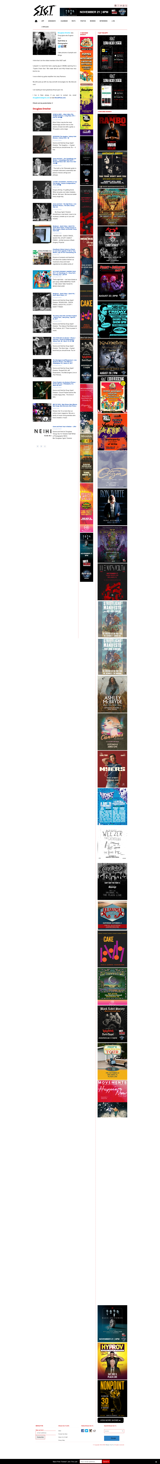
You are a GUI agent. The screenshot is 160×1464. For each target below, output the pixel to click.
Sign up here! (40, 1430)
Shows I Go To (110, 1445)
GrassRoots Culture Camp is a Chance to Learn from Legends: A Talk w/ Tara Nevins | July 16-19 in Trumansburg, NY (64, 250)
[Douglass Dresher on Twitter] (59, 47)
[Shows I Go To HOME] (36, 21)
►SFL (113, 21)
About (59, 1430)
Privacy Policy (61, 1440)
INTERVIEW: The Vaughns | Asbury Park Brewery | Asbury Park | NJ (64, 137)
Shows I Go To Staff (62, 1437)
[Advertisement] (87, 610)
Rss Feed (126, 6)
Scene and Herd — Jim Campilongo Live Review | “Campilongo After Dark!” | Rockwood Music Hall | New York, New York (64, 161)
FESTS (72, 21)
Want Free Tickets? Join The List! (65, 1461)
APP (42, 21)
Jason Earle (56, 254)
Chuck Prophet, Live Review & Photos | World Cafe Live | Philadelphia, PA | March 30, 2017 (64, 383)
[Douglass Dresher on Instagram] (65, 47)
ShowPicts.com (60, 98)
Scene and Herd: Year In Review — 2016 (64, 426)
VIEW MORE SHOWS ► (110, 1420)
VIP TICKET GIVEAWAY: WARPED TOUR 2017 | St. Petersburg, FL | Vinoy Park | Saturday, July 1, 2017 (64, 273)
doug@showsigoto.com (41, 98)
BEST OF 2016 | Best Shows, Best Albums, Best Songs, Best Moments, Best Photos (65, 405)
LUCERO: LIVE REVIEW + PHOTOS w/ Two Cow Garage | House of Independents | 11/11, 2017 (65, 183)
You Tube (123, 6)
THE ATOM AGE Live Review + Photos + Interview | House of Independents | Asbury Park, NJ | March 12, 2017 (64, 339)
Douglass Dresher (64, 33)
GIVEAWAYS (51, 21)
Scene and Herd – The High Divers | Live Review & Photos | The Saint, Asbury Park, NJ (64, 205)
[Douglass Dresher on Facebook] (62, 47)
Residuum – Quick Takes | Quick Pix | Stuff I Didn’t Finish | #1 (64, 294)
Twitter (121, 6)
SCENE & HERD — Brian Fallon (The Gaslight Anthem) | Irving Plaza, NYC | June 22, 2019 (64, 115)
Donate (113, 1438)
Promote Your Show (62, 1434)
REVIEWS (93, 21)
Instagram (115, 6)
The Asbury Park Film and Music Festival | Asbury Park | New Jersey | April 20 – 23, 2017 (64, 317)
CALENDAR (64, 21)
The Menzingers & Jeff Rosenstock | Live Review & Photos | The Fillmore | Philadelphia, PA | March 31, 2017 (64, 361)
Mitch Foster (56, 187)
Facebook (118, 6)
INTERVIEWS (104, 21)
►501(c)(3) (45, 27)
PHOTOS (83, 21)
